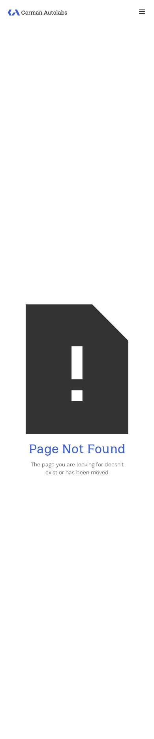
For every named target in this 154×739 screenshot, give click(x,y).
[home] (37, 12)
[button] (142, 12)
